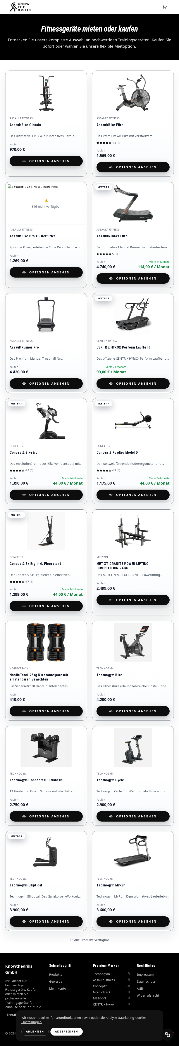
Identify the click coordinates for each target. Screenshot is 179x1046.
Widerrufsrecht (148, 995)
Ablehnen (35, 1031)
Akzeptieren (66, 1031)
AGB (140, 988)
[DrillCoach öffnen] (168, 1035)
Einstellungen (31, 1022)
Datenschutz (146, 981)
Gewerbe (55, 981)
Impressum (145, 974)
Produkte (55, 974)
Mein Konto (57, 988)
